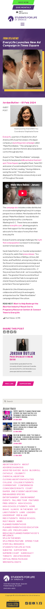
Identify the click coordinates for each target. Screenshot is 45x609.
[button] (22, 24)
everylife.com (16, 225)
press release (28, 254)
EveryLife (7, 137)
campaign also (12, 207)
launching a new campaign (23, 143)
